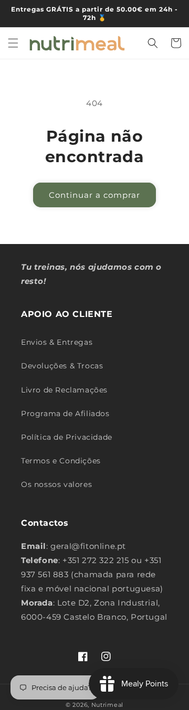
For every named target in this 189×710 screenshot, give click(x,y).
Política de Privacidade (66, 437)
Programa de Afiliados (65, 413)
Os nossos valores (56, 484)
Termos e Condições (61, 460)
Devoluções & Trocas (62, 365)
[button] (13, 43)
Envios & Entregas (56, 342)
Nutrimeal (107, 704)
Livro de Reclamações (64, 390)
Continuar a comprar (94, 195)
